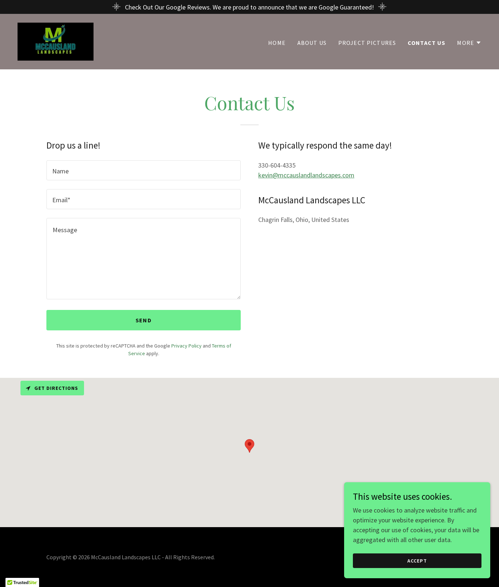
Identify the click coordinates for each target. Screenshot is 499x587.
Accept (417, 560)
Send (144, 320)
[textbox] (143, 170)
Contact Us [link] (426, 42)
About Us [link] (312, 42)
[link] (56, 41)
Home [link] (277, 42)
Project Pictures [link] (367, 42)
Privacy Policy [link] (186, 345)
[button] (469, 42)
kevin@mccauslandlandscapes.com (306, 175)
